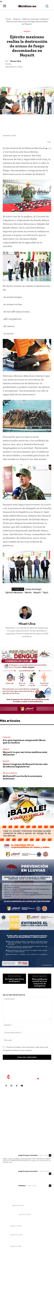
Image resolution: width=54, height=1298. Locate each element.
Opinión (6, 1226)
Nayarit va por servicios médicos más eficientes (25, 753)
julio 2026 (8, 1269)
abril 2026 (9, 1281)
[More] (40, 75)
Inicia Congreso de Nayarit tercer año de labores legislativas (25, 765)
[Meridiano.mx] (27, 6)
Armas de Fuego (33, 589)
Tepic (45, 592)
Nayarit (17, 19)
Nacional (7, 1205)
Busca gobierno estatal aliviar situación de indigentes (39, 982)
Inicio (8, 19)
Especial (6, 737)
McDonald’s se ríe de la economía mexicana (22, 777)
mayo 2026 (9, 1277)
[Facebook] (14, 75)
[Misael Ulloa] (27, 612)
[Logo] (27, 1077)
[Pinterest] (27, 75)
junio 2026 (9, 1273)
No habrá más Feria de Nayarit (14, 980)
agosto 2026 (10, 1265)
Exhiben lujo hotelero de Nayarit (19, 1231)
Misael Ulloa (15, 61)
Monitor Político (10, 773)
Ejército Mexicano (14, 592)
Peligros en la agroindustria (16, 1210)
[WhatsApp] (33, 75)
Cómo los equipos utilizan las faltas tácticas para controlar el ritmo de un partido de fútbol (26, 1200)
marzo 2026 (9, 1285)
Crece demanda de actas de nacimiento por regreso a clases (25, 1241)
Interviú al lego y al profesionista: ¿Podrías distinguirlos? (24, 1221)
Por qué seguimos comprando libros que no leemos (24, 741)
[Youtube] (22, 1086)
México (28, 592)
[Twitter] (20, 75)
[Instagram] (11, 1086)
